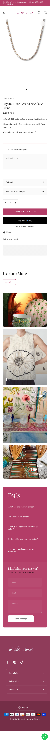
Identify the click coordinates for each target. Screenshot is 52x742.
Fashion (12, 379)
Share (8, 232)
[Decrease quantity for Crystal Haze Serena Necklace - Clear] (5, 203)
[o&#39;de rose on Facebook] (7, 662)
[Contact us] (44, 736)
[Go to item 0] (23, 89)
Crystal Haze (8, 98)
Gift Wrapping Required (17, 149)
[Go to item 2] (26, 89)
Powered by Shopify (32, 719)
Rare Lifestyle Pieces (37, 469)
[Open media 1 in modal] (42, 23)
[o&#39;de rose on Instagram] (14, 662)
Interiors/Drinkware (34, 393)
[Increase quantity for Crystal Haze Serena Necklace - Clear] (15, 203)
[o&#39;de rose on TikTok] (21, 662)
